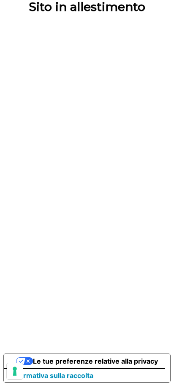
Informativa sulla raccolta (52, 375)
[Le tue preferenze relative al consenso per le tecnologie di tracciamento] (15, 371)
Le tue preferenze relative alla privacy (95, 361)
